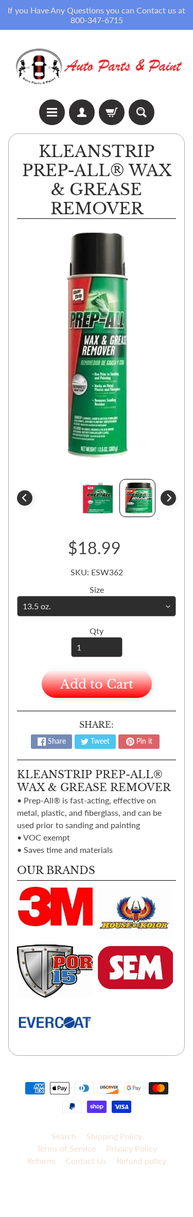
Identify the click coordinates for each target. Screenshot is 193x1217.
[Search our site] (141, 112)
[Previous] (24, 498)
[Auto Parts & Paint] (96, 64)
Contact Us (86, 1160)
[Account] (82, 112)
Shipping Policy (114, 1136)
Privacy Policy (131, 1148)
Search (63, 1136)
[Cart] (112, 112)
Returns (41, 1160)
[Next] (168, 498)
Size (97, 589)
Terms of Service (66, 1148)
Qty (96, 631)
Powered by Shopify (96, 1196)
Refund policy (141, 1160)
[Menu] (52, 112)
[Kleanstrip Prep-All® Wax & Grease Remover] (137, 498)
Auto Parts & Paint (92, 1187)
